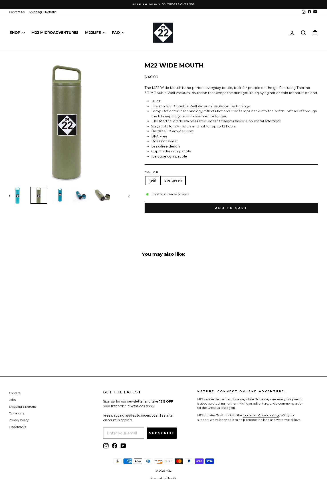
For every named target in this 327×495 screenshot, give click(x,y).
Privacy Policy (19, 420)
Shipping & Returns (42, 12)
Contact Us (16, 12)
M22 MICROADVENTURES (55, 33)
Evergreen (173, 180)
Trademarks (17, 427)
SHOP (15, 33)
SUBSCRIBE (161, 433)
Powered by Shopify (163, 478)
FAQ (116, 33)
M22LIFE (93, 33)
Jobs (12, 399)
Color (152, 172)
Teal (152, 180)
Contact (14, 393)
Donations (16, 413)
